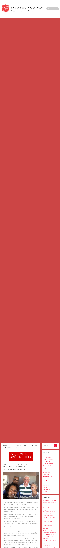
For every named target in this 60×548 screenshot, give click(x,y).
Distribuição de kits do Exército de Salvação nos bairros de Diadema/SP (49, 517)
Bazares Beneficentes (48, 459)
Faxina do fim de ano (48, 476)
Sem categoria (46, 489)
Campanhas (46, 468)
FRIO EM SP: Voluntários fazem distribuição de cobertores (48, 536)
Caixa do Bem (46, 461)
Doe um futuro (46, 474)
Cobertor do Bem (47, 472)
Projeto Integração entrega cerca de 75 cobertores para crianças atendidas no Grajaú (49, 502)
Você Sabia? (46, 491)
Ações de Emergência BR (49, 455)
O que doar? (46, 485)
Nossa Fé (45, 480)
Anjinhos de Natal (47, 457)
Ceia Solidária (46, 470)
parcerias (45, 487)
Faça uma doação (52, 8)
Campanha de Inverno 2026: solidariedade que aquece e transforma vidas (49, 511)
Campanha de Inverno (48, 463)
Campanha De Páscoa (48, 465)
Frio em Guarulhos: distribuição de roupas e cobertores (48, 527)
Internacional (46, 478)
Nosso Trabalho (46, 483)
